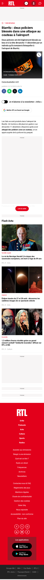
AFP (17, 82)
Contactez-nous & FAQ (22, 483)
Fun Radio (27, 568)
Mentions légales (22, 492)
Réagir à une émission (22, 454)
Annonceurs (22, 576)
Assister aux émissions (22, 450)
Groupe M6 (10, 568)
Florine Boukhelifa (8, 82)
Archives (22, 472)
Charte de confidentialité (22, 496)
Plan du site (22, 518)
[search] (39, 3)
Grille (22, 421)
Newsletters (22, 476)
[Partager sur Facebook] (4, 91)
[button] (26, 3)
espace (4, 295)
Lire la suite (22, 209)
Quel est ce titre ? (22, 459)
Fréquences (22, 467)
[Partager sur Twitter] (15, 91)
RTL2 (36, 568)
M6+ (19, 568)
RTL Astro (11, 572)
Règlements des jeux (22, 488)
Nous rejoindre (22, 510)
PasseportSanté (24, 572)
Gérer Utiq (22, 505)
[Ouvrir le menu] (2, 3)
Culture (22, 434)
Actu (22, 429)
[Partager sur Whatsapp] (9, 91)
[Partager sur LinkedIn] (20, 91)
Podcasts (22, 425)
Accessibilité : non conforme (22, 514)
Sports (22, 438)
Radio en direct (22, 463)
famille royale (6, 253)
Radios (22, 443)
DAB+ (34, 572)
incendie (4, 337)
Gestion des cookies (22, 501)
